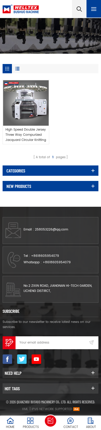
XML (25, 409)
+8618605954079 (45, 255)
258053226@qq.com (51, 229)
